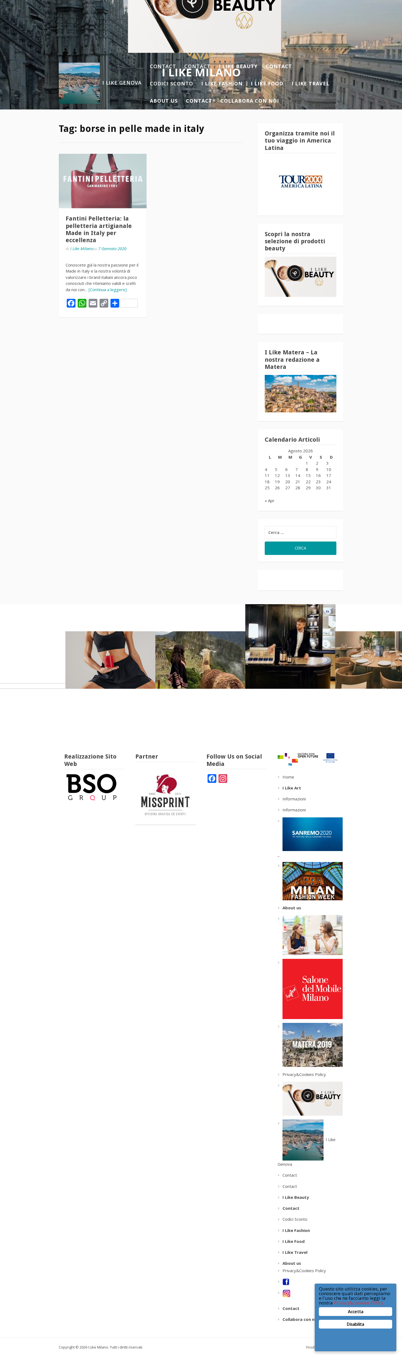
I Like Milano (81, 248)
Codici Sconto (171, 83)
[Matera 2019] (310, 1044)
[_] (310, 880)
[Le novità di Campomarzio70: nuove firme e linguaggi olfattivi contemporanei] (290, 646)
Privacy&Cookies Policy (304, 1074)
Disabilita (355, 1324)
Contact (163, 66)
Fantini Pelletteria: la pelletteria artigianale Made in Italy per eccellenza (99, 229)
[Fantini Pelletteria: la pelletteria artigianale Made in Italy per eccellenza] (103, 181)
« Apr (270, 500)
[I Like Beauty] (310, 1098)
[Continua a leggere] (108, 289)
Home (288, 777)
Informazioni (294, 799)
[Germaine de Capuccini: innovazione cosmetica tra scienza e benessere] (110, 660)
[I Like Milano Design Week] (310, 988)
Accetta (355, 1312)
